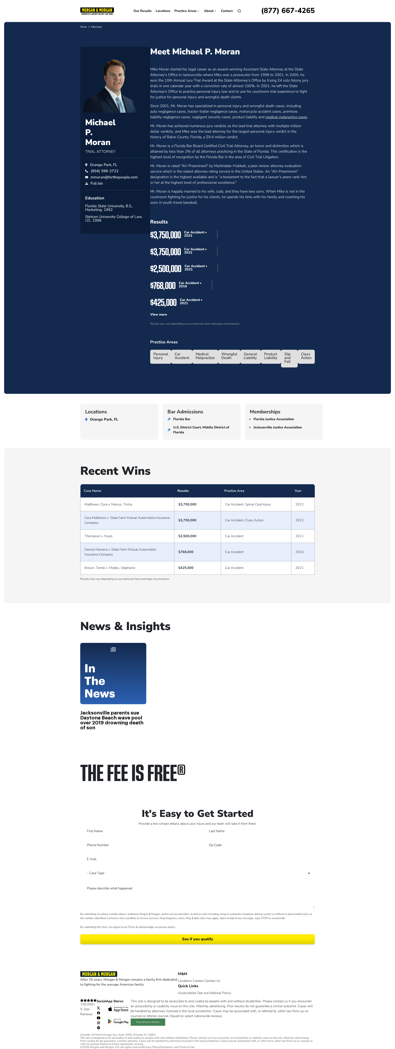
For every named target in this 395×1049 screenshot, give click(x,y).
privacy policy (167, 927)
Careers (198, 981)
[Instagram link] (98, 1022)
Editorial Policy (220, 993)
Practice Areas (185, 11)
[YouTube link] (98, 1017)
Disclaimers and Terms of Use (177, 1047)
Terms (131, 927)
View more (158, 314)
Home (83, 26)
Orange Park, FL (103, 164)
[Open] (239, 10)
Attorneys (96, 26)
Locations (163, 11)
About (209, 11)
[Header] (97, 10)
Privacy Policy (151, 1047)
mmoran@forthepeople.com (114, 177)
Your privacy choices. (148, 1022)
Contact (227, 11)
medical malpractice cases (286, 117)
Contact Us (212, 981)
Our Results (143, 11)
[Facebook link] (98, 1012)
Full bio (97, 183)
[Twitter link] (98, 1008)
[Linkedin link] (98, 1027)
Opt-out (203, 993)
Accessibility (187, 993)
